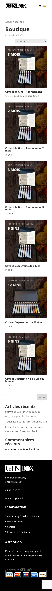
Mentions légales (15, 521)
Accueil (8, 21)
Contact (11, 526)
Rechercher (42, 398)
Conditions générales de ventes (23, 516)
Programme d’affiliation (18, 532)
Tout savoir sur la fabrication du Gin (26, 421)
